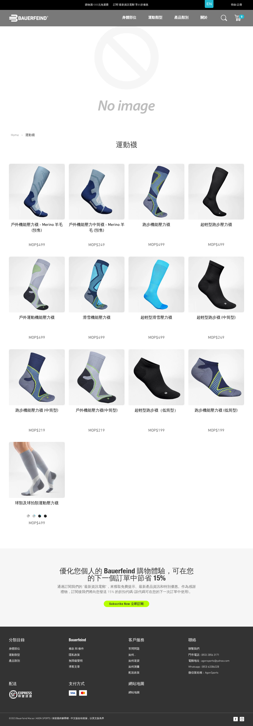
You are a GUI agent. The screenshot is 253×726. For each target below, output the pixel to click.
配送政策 (134, 672)
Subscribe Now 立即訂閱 (126, 604)
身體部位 (129, 18)
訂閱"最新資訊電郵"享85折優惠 (130, 5)
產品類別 (181, 18)
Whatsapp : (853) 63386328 (203, 666)
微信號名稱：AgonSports (203, 672)
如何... (132, 655)
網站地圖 (134, 692)
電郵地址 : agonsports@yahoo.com (208, 660)
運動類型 (155, 18)
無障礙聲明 (76, 660)
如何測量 (134, 666)
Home (15, 135)
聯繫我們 (193, 648)
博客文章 (74, 666)
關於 (204, 18)
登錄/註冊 (236, 5)
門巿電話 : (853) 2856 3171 (203, 655)
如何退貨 (134, 660)
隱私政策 (74, 655)
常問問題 (134, 648)
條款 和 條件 (76, 648)
